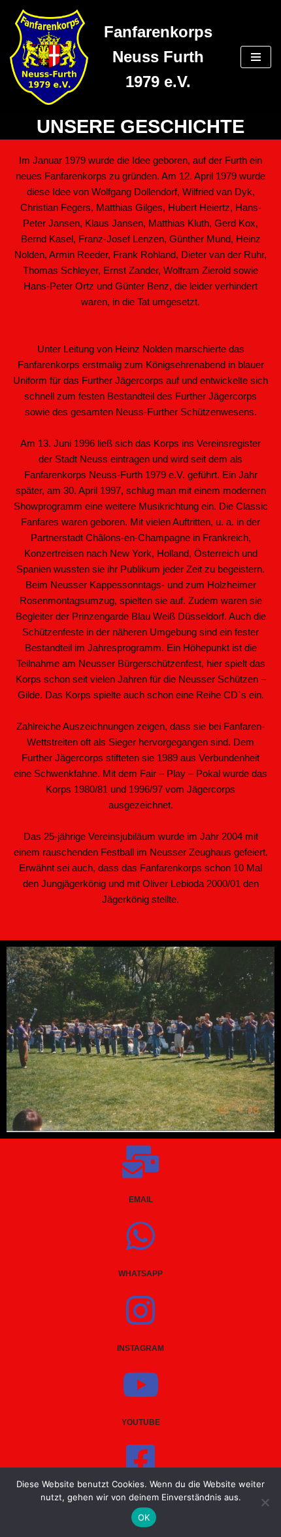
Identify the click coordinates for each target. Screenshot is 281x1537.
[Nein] (264, 1502)
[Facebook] (140, 1459)
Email (141, 1199)
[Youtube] (140, 1384)
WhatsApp (140, 1273)
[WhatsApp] (140, 1235)
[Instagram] (140, 1310)
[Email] (140, 1161)
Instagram (140, 1348)
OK (144, 1517)
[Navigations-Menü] (255, 57)
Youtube (141, 1422)
